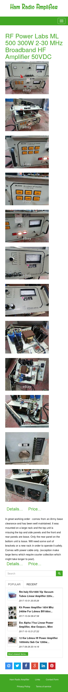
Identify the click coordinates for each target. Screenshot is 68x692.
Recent (32, 584)
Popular (14, 584)
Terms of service (43, 686)
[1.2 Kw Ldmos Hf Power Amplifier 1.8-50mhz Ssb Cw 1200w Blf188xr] (12, 641)
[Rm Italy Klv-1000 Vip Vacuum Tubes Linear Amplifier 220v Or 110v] (12, 595)
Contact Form (52, 679)
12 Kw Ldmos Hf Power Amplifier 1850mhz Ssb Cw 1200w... (38, 640)
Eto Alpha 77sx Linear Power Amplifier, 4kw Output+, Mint (36, 625)
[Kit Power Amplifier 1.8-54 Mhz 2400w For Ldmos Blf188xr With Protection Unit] (12, 610)
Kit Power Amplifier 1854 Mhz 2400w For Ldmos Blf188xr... (36, 609)
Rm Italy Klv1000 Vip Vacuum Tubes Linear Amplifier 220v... (36, 594)
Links (37, 679)
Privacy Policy (23, 686)
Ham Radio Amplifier (19, 679)
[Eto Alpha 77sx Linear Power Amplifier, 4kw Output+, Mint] (12, 626)
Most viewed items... (17, 653)
